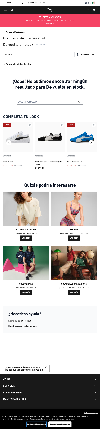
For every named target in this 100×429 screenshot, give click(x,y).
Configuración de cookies (36, 424)
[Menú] (5, 9)
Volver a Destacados (16, 32)
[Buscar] (12, 9)
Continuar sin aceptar (91, 413)
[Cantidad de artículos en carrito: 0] (94, 9)
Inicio (5, 38)
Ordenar (85, 54)
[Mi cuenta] (88, 9)
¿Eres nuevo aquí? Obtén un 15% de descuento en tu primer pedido (24, 368)
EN (89, 3)
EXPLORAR (50, 24)
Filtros (8, 54)
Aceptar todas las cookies (60, 424)
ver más (26, 238)
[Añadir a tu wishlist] (30, 125)
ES (86, 3)
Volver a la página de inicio (18, 64)
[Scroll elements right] (91, 142)
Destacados (18, 38)
